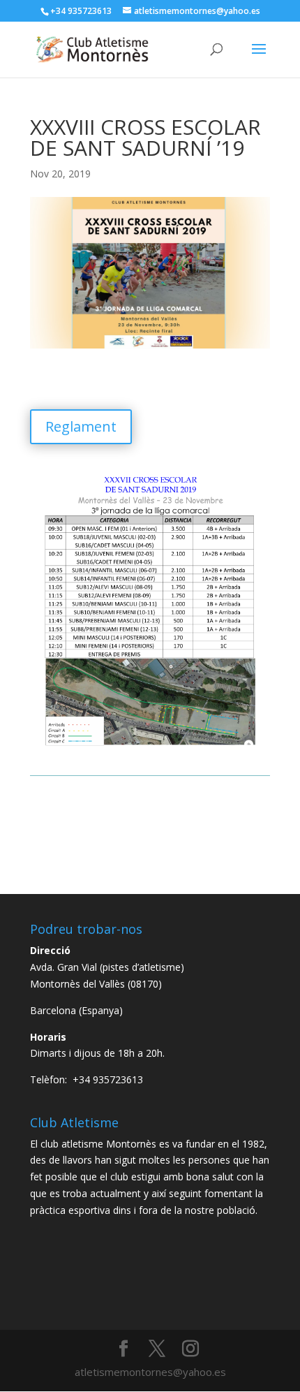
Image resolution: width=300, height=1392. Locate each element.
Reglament (81, 426)
